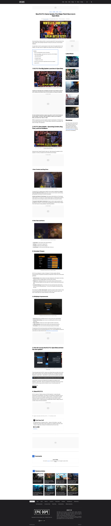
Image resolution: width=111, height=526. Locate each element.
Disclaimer (63, 501)
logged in (48, 460)
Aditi (55, 415)
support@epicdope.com (70, 129)
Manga (72, 1)
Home (63, 1)
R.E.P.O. (60, 11)
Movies (78, 1)
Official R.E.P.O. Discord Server (52, 330)
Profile (41, 501)
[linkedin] (38, 427)
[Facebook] (34, 427)
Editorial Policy (76, 501)
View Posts (35, 428)
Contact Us (51, 501)
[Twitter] (37, 427)
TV (75, 1)
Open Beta (38, 415)
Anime (69, 1)
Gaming (81, 1)
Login (37, 501)
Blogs (50, 11)
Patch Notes (43, 415)
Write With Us (32, 501)
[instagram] (35, 427)
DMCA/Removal (69, 501)
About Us (46, 501)
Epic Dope (33, 524)
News (66, 1)
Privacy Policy (57, 501)
